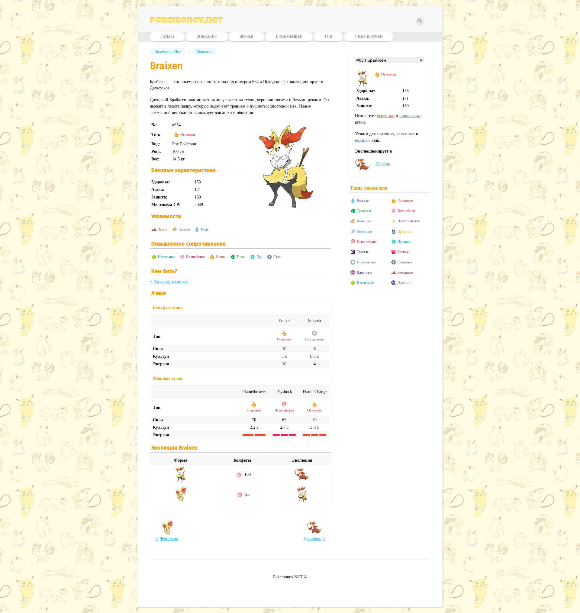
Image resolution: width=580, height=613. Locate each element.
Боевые (403, 252)
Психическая (284, 410)
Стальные (405, 262)
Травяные (364, 211)
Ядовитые (364, 272)
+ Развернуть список (169, 281)
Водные (363, 200)
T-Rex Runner (369, 36)
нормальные (410, 116)
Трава (241, 257)
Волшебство (195, 257)
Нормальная (314, 339)
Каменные (364, 221)
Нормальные (366, 262)
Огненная (284, 339)
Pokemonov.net (186, 21)
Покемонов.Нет (167, 51)
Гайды (167, 36)
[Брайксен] (362, 84)
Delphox (382, 164)
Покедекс (206, 36)
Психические (366, 242)
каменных (406, 134)
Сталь (277, 257)
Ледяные (404, 242)
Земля (162, 229)
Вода (204, 229)
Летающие (364, 231)
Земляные (405, 272)
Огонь (220, 257)
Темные (363, 252)
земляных (385, 134)
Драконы (404, 231)
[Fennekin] (180, 500)
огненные (386, 116)
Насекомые (166, 257)
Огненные (187, 134)
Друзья (246, 36)
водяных (362, 140)
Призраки (405, 283)
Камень (184, 229)
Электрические (409, 221)
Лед (259, 257)
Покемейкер (289, 36)
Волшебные (406, 211)
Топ (328, 36)
